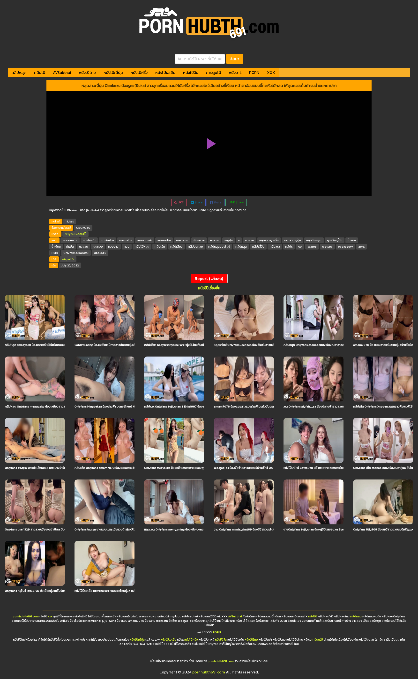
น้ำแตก (352, 240)
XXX (271, 72)
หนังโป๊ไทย (87, 72)
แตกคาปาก (164, 240)
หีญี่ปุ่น (228, 240)
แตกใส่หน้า (89, 240)
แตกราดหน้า (144, 240)
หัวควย (249, 240)
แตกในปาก (125, 240)
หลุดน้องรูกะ (313, 240)
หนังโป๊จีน (190, 72)
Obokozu (100, 253)
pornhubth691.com (26, 616)
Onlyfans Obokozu (76, 253)
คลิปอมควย (195, 246)
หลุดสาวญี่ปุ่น (292, 240)
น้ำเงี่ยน (56, 246)
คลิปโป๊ (39, 72)
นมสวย (83, 246)
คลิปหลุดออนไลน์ (219, 246)
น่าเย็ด (70, 246)
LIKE (180, 202)
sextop (312, 246)
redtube (327, 246)
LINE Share (236, 202)
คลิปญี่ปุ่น (258, 246)
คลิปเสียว (176, 246)
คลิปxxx (275, 246)
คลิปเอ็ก (160, 246)
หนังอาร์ (235, 72)
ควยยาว (113, 246)
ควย (126, 246)
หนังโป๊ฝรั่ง (139, 72)
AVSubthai (62, 72)
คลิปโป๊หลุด (142, 246)
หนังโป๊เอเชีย (165, 72)
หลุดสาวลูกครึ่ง (269, 240)
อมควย (214, 240)
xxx (300, 246)
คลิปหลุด (19, 72)
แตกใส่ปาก (107, 240)
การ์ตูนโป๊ (213, 72)
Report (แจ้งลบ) (209, 278)
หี (239, 240)
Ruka (55, 253)
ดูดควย (98, 246)
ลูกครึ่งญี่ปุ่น (334, 240)
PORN (254, 72)
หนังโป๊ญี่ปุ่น (113, 72)
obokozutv (345, 246)
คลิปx (288, 246)
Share (198, 202)
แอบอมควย (70, 240)
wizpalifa (68, 259)
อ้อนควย (199, 240)
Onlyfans (71, 234)
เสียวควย (182, 240)
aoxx (361, 246)
